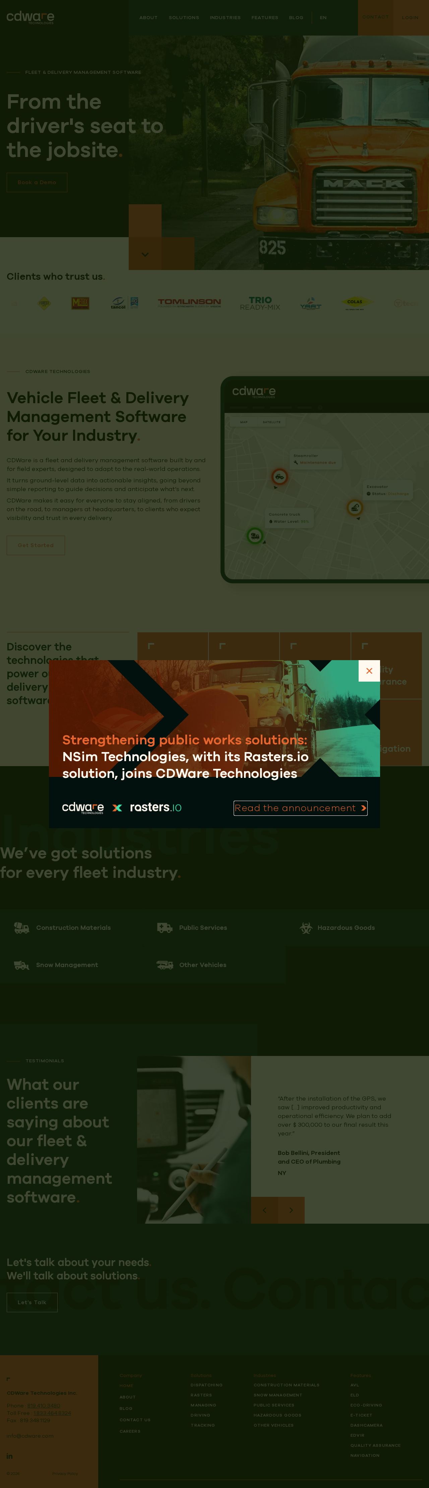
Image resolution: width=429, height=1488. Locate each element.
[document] (214, 744)
